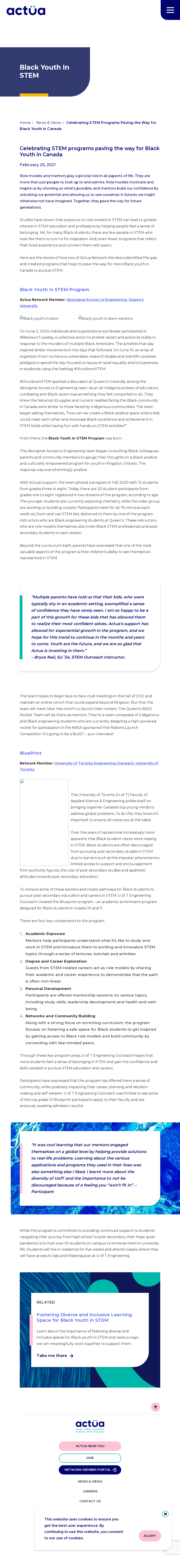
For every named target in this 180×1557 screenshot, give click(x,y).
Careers (90, 1491)
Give (90, 1458)
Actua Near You (90, 1446)
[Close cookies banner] (165, 1514)
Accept (150, 1536)
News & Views (48, 123)
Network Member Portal (88, 1470)
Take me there (52, 1355)
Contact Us (90, 1501)
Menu (170, 10)
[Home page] (26, 11)
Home (25, 123)
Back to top (155, 1407)
